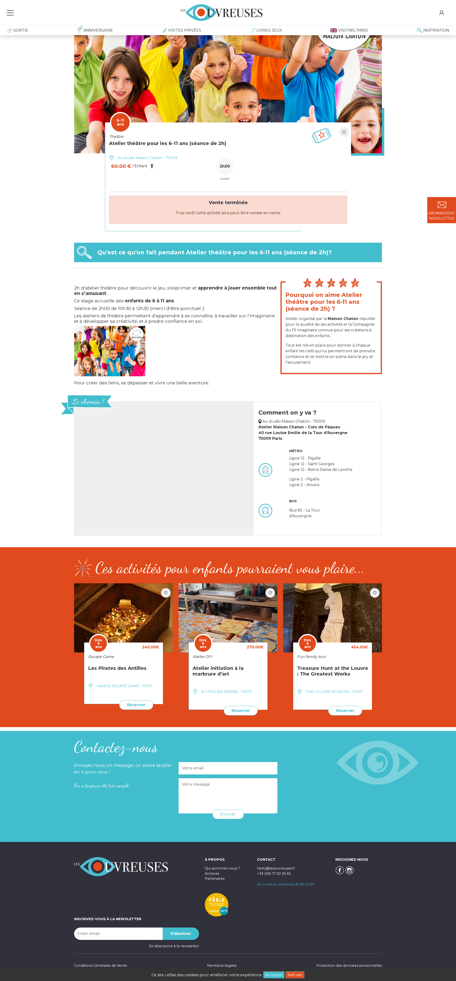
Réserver (136, 705)
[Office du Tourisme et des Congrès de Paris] (216, 904)
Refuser (295, 975)
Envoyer (228, 814)
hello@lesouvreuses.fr (276, 868)
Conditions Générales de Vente (100, 965)
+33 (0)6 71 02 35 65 (274, 873)
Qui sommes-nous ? (222, 868)
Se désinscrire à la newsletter (174, 946)
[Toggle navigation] (10, 12)
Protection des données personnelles (349, 965)
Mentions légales (222, 965)
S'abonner (181, 933)
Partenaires (214, 878)
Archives (212, 873)
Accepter (274, 975)
